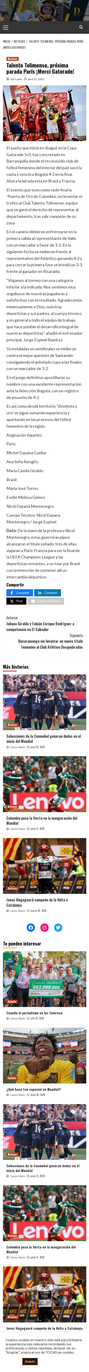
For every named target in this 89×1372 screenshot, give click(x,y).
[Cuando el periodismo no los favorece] (44, 979)
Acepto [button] (30, 1361)
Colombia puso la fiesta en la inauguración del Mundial (41, 820)
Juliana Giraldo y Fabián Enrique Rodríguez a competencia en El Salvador (40, 623)
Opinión (12, 1001)
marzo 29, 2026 (38, 910)
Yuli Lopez (16, 79)
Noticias (12, 59)
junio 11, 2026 (37, 828)
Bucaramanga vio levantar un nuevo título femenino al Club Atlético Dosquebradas (50, 641)
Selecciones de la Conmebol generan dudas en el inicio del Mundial (43, 738)
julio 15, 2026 (37, 1018)
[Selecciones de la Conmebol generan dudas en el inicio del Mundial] (44, 702)
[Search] (81, 27)
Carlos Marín (17, 747)
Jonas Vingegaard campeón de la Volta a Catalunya (37, 902)
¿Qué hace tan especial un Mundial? (33, 1089)
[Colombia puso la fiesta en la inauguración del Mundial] (44, 784)
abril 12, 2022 (36, 79)
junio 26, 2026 (37, 1095)
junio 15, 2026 (37, 747)
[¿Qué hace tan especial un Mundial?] (44, 1055)
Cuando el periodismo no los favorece (34, 1012)
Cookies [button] (13, 1362)
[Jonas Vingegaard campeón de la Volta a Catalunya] (44, 866)
